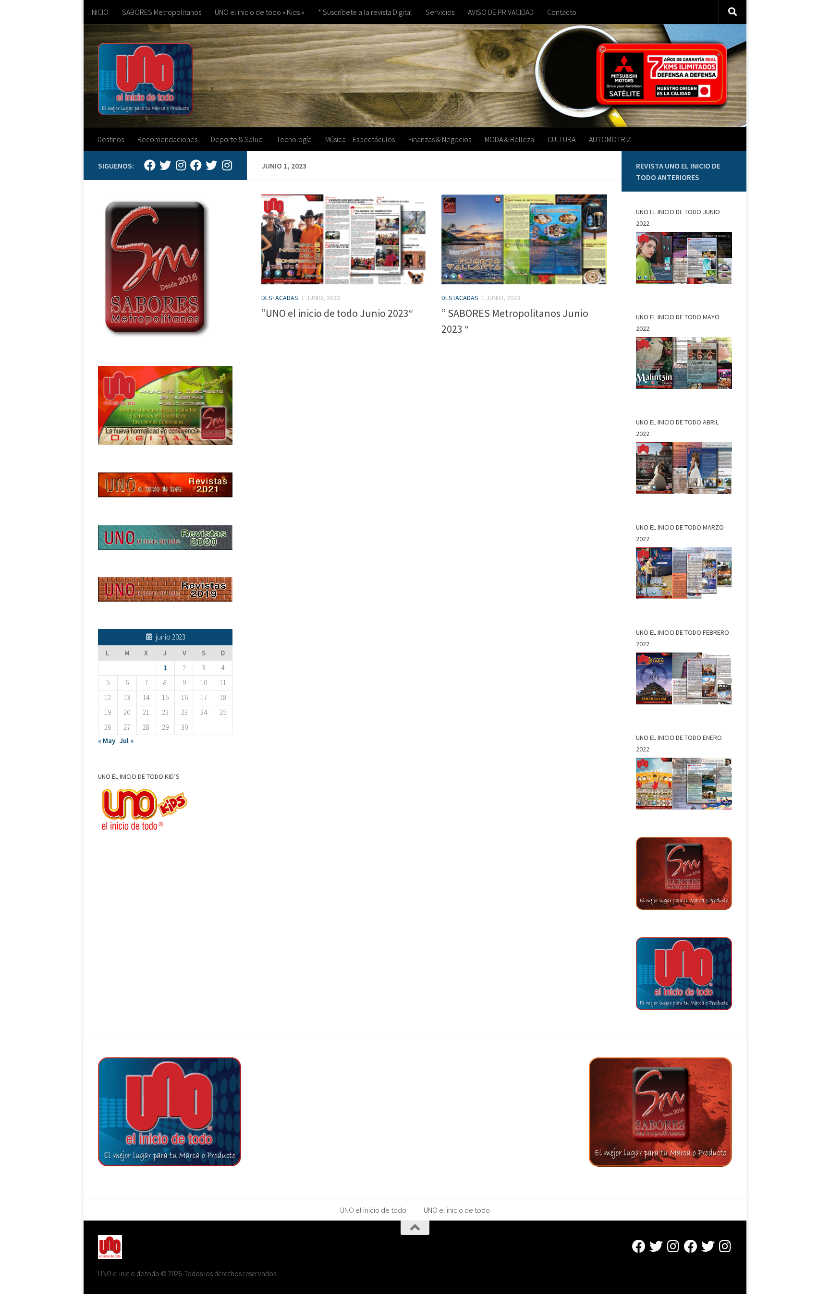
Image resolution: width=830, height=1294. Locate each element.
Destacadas (279, 297)
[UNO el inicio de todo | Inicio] (145, 79)
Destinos (111, 139)
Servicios (440, 12)
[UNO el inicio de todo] (165, 165)
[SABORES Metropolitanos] (196, 165)
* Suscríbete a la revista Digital (365, 12)
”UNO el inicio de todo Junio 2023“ (337, 313)
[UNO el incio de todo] (150, 165)
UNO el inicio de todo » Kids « (260, 12)
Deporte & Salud (237, 139)
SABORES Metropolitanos (161, 12)
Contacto (561, 12)
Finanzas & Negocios (439, 139)
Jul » (127, 740)
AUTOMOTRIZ (610, 139)
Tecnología (294, 139)
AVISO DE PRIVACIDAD (501, 12)
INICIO (99, 12)
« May (106, 740)
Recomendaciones (167, 139)
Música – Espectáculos (360, 139)
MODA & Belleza (509, 139)
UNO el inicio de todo (373, 1210)
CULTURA (561, 139)
